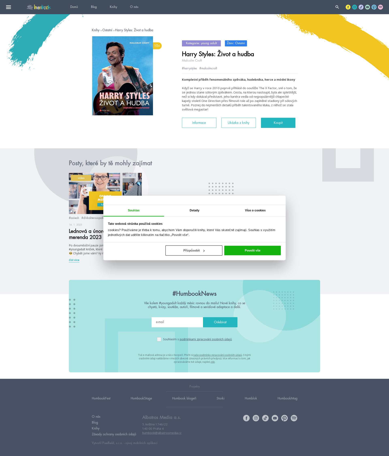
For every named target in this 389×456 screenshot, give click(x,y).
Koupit (278, 122)
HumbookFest (101, 398)
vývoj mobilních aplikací (141, 443)
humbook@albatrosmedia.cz (162, 433)
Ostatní (107, 30)
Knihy (113, 7)
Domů (74, 7)
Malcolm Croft (192, 60)
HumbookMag (287, 398)
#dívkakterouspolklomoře (96, 217)
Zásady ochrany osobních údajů (114, 434)
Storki (220, 398)
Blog (94, 7)
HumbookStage (141, 398)
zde (213, 362)
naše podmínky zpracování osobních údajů (217, 355)
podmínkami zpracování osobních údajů (206, 339)
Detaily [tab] (195, 210)
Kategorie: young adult (201, 43)
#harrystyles (189, 68)
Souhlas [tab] (134, 210)
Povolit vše (252, 250)
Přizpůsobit (191, 250)
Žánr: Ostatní (236, 43)
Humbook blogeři (184, 398)
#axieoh (74, 217)
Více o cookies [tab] (255, 210)
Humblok (251, 398)
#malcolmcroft (208, 68)
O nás (134, 7)
